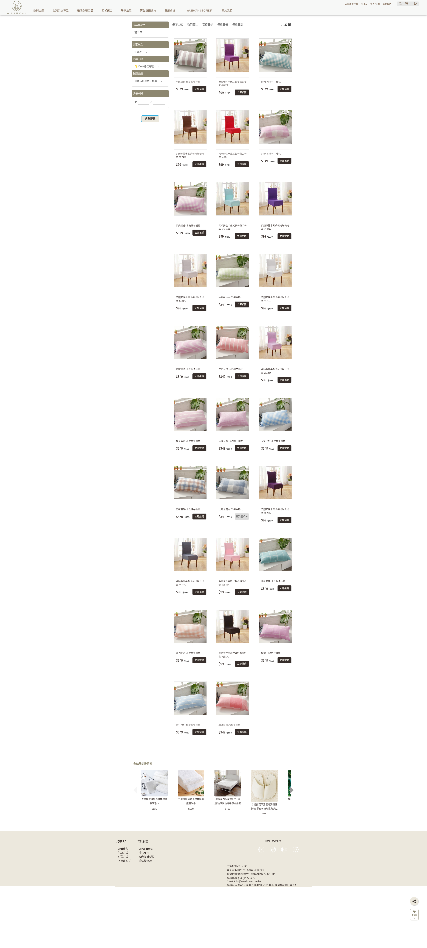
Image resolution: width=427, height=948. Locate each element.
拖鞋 (246, 821)
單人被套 (206, 826)
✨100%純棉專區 (146, 66)
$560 (191, 808)
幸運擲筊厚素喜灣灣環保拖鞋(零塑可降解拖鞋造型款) (264, 808)
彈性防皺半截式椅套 (148, 81)
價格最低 (222, 24)
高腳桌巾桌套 (163, 821)
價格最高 (237, 24)
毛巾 (149, 821)
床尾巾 (255, 821)
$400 (227, 808)
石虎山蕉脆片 (254, 826)
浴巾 (202, 821)
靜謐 (194, 821)
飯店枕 (195, 826)
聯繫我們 (387, 4)
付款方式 (123, 852)
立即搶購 (199, 89)
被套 (186, 821)
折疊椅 (169, 826)
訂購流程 (123, 848)
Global (364, 4)
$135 (154, 808)
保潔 (301, 821)
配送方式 (123, 856)
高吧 (230, 821)
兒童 (147, 826)
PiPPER (212, 821)
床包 (238, 821)
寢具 (283, 826)
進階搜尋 (150, 118)
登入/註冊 (375, 4)
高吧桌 (266, 821)
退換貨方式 (124, 860)
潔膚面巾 (277, 821)
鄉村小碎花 (271, 826)
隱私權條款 (145, 860)
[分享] (414, 901)
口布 (222, 821)
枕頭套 (177, 821)
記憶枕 (140, 821)
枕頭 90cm (182, 826)
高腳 (139, 826)
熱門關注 (192, 24)
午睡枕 (140, 51)
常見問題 (143, 852)
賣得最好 (207, 24)
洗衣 (225, 826)
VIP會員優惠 (145, 848)
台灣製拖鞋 (237, 826)
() (409, 3)
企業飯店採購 (351, 4)
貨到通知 (241, 516)
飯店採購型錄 (146, 856)
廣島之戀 (157, 826)
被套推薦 (290, 821)
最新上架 (177, 24)
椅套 (217, 826)
